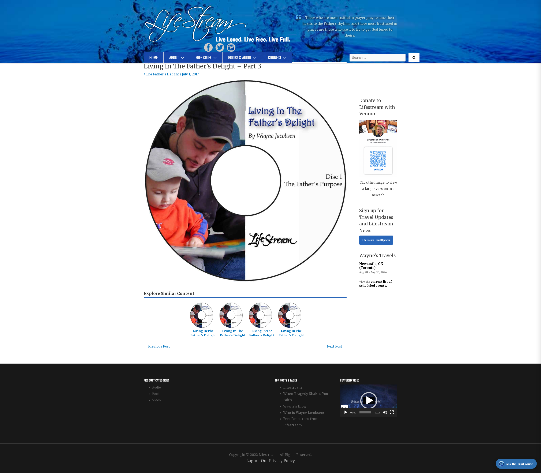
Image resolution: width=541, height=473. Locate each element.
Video (156, 400)
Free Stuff (203, 57)
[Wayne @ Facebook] (208, 47)
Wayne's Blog (294, 406)
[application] (368, 400)
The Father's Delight (162, 74)
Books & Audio (239, 57)
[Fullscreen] (392, 412)
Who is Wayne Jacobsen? (304, 412)
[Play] (346, 412)
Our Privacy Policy (278, 460)
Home (153, 57)
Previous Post (157, 346)
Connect (274, 57)
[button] (368, 400)
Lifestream (292, 387)
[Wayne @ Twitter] (219, 47)
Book (156, 394)
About (174, 57)
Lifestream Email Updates (376, 240)
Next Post (336, 346)
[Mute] (385, 412)
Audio (156, 387)
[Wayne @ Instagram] (231, 47)
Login (251, 460)
